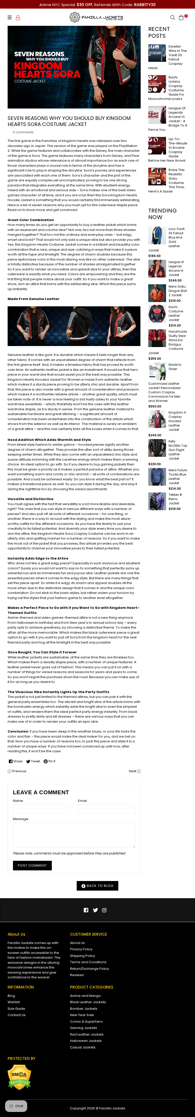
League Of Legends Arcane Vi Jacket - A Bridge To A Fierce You (167, 119)
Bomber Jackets (83, 1008)
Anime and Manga (85, 995)
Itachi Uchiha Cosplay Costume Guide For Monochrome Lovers (166, 88)
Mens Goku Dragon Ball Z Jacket (178, 290)
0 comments (23, 132)
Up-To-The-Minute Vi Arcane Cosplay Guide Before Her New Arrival (167, 150)
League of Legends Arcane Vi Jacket (176, 268)
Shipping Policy (82, 955)
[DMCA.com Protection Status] (19, 1089)
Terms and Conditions (88, 962)
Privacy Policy (81, 949)
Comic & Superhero (86, 1021)
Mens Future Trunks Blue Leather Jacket (178, 476)
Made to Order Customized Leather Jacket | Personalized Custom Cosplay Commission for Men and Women (164, 382)
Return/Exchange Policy (89, 968)
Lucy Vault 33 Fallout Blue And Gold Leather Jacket (166, 239)
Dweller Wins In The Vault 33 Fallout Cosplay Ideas (167, 57)
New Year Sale (82, 1015)
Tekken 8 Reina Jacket (175, 498)
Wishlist (14, 1002)
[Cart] (181, 17)
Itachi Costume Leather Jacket (176, 313)
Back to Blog (99, 885)
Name (18, 800)
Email (82, 800)
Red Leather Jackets (87, 1034)
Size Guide (16, 1008)
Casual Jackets (82, 1047)
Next (132, 771)
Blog (11, 995)
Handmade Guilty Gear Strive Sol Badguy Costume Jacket (167, 342)
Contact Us (17, 1015)
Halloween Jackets (86, 1040)
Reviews (77, 975)
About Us (77, 942)
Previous (19, 771)
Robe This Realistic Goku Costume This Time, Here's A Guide (166, 181)
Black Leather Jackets (88, 1002)
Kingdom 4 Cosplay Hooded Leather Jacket (177, 421)
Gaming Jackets (83, 1027)
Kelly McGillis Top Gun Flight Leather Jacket (178, 450)
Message (20, 819)
